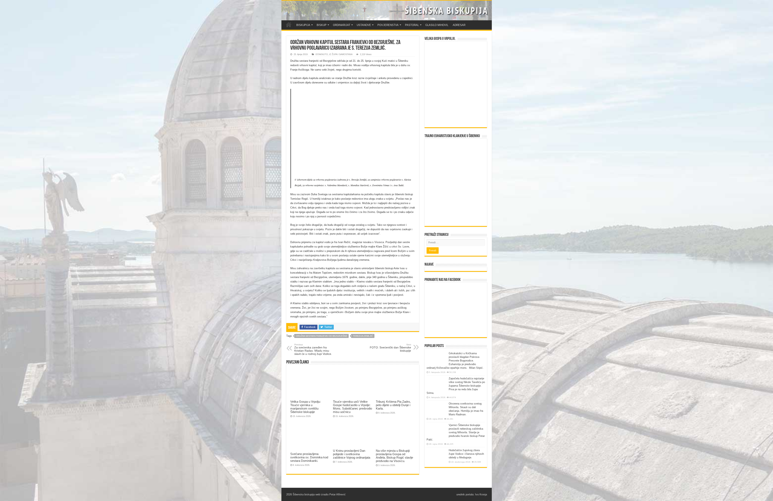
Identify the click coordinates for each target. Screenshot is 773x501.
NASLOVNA (288, 24)
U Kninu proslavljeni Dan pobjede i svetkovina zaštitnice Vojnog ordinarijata (351, 454)
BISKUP (322, 25)
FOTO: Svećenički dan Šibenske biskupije (390, 347)
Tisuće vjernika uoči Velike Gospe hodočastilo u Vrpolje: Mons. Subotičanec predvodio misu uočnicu (352, 407)
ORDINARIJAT (341, 25)
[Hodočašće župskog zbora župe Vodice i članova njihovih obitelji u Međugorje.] (437, 456)
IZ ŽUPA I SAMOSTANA (340, 54)
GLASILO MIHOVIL (436, 25)
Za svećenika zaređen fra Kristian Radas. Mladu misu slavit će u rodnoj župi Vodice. (313, 349)
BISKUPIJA (303, 25)
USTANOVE (364, 25)
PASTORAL (412, 25)
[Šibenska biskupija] (386, 10)
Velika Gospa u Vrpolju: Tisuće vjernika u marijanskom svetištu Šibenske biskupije (305, 407)
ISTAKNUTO (321, 54)
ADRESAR (459, 25)
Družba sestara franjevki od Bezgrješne (321, 336)
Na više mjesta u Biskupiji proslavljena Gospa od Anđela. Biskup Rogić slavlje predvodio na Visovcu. (394, 456)
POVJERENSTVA (388, 25)
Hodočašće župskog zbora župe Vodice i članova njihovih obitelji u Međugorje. (466, 454)
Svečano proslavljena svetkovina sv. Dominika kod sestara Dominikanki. (309, 457)
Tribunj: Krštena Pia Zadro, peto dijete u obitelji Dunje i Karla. (393, 405)
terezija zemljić (363, 336)
